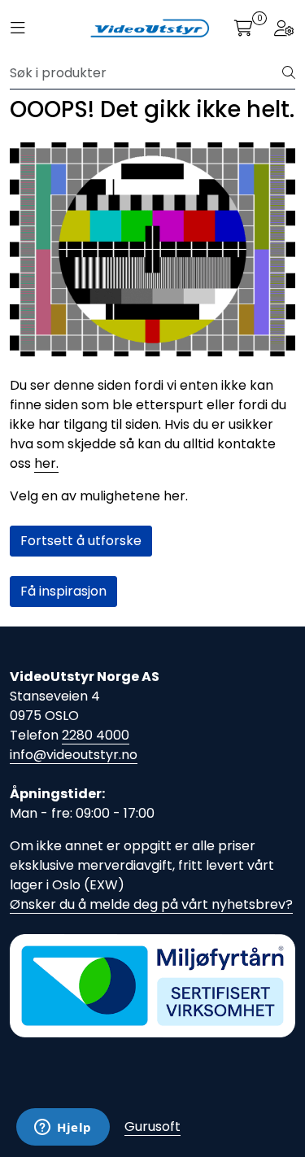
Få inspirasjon (63, 591)
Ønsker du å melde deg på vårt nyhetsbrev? (151, 904)
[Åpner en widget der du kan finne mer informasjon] (63, 1128)
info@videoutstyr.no (73, 754)
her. (46, 463)
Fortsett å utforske (81, 540)
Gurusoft (152, 1126)
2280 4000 (95, 735)
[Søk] (288, 73)
